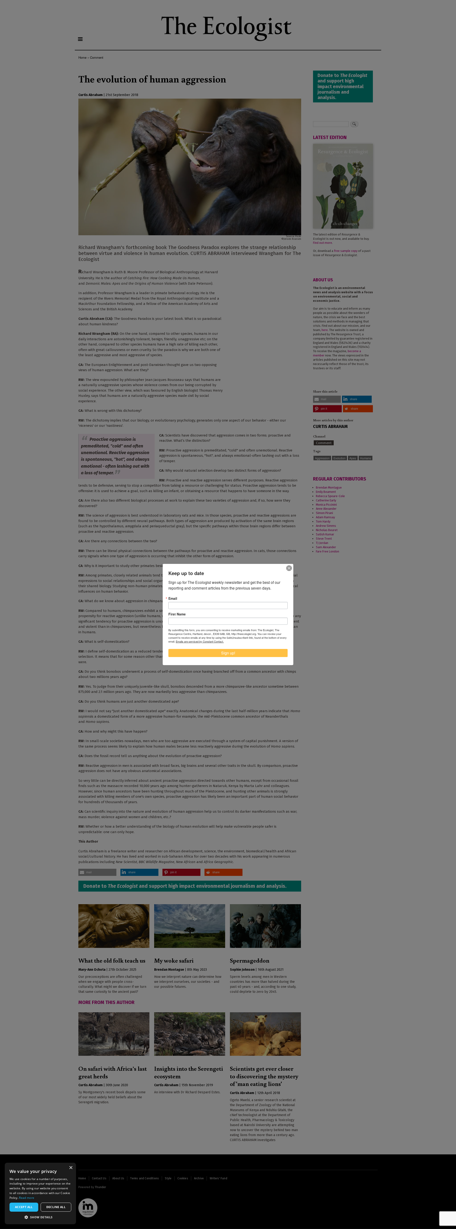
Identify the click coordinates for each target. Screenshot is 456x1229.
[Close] (289, 568)
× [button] (70, 1168)
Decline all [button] (56, 1207)
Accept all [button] (24, 1207)
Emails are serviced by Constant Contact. (200, 641)
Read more (26, 1198)
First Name (177, 614)
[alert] (40, 1193)
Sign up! (228, 653)
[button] (40, 1217)
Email (172, 598)
